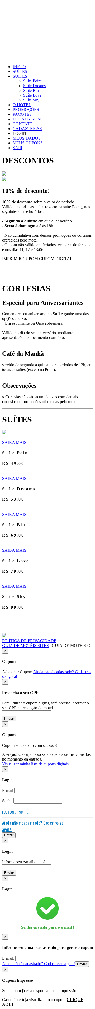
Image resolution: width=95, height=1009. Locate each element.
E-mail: (8, 958)
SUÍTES (20, 71)
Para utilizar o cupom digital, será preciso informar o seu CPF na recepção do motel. (45, 705)
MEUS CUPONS (28, 143)
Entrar (8, 835)
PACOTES (22, 114)
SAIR (17, 147)
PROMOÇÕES (26, 109)
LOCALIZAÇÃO (28, 119)
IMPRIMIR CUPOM (20, 258)
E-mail (7, 790)
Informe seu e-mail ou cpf (23, 862)
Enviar (9, 719)
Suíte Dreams (34, 85)
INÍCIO (19, 66)
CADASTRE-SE (27, 128)
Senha (7, 800)
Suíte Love (32, 95)
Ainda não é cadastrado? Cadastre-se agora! (38, 963)
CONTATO (23, 124)
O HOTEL (22, 104)
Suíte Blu (31, 90)
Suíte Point (32, 81)
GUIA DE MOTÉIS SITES (25, 645)
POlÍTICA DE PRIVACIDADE (29, 641)
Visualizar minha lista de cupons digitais (35, 764)
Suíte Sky (31, 100)
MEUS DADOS (27, 138)
